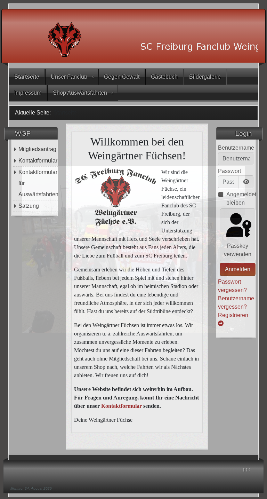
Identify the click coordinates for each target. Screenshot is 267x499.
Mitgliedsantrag (37, 149)
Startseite (26, 77)
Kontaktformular (37, 161)
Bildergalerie (205, 77)
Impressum (27, 93)
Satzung (28, 206)
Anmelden (237, 269)
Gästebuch (164, 77)
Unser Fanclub (69, 77)
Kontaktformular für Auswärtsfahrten (38, 183)
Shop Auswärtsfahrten (80, 93)
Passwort (229, 171)
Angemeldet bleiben (241, 198)
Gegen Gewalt (121, 77)
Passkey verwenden (237, 250)
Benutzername (236, 148)
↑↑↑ (246, 470)
